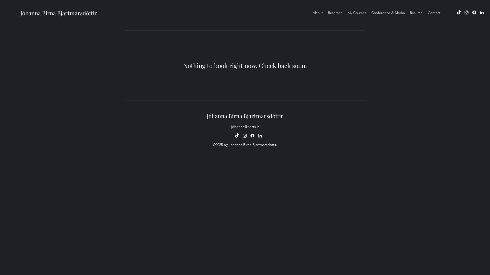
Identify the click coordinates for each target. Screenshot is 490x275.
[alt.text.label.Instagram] (466, 12)
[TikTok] (458, 12)
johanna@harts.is (245, 126)
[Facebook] (474, 12)
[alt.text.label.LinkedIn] (481, 12)
